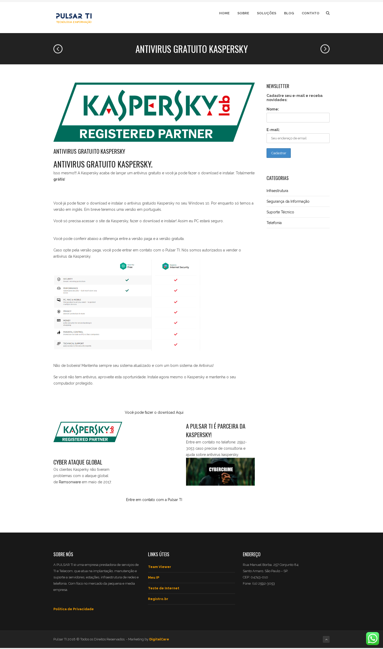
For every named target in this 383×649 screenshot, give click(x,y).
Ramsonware (70, 482)
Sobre (243, 13)
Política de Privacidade (73, 609)
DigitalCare (159, 639)
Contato (310, 13)
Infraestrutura (277, 191)
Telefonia (274, 223)
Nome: (273, 109)
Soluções (266, 13)
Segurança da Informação (288, 201)
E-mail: (273, 130)
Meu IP (153, 577)
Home (224, 13)
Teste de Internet (163, 588)
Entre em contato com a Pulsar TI (154, 500)
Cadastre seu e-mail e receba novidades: (295, 98)
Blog (289, 13)
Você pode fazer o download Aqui (154, 412)
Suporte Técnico (280, 212)
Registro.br (158, 599)
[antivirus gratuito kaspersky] (154, 112)
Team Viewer (159, 567)
